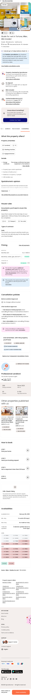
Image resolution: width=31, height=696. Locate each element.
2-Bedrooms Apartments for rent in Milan (22, 587)
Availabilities (25, 129)
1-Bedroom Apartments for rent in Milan (9, 587)
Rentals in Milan (7, 582)
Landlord (7, 129)
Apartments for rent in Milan (22, 583)
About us (3, 616)
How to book (16, 129)
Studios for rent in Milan (21, 598)
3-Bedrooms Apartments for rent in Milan (9, 593)
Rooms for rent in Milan (7, 598)
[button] (23, 28)
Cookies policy (5, 630)
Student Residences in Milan (9, 601)
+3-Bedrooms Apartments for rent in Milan (22, 593)
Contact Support (6, 646)
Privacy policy (5, 627)
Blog (2, 619)
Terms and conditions (7, 633)
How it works (4, 613)
